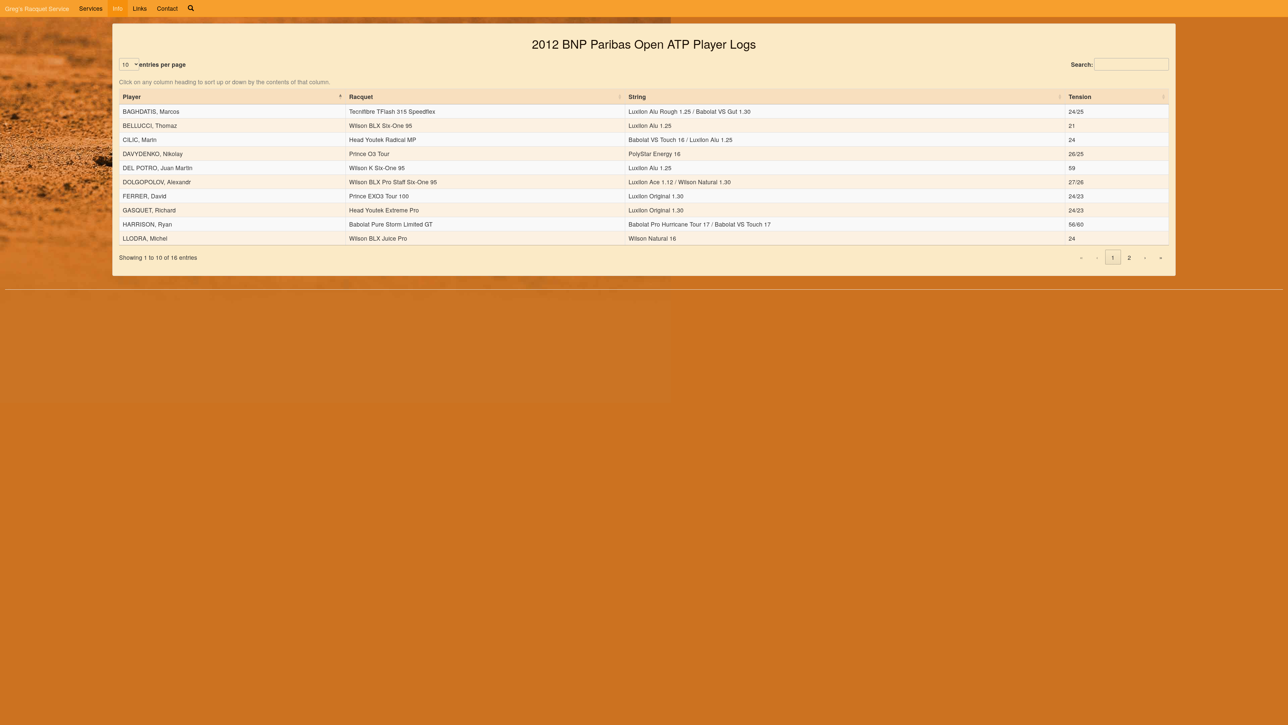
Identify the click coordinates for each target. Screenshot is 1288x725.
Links (140, 8)
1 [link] (1113, 257)
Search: (1082, 64)
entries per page (162, 64)
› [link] (1145, 257)
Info (118, 8)
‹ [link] (1097, 257)
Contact (167, 8)
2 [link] (1129, 257)
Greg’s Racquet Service (37, 8)
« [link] (1081, 257)
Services (91, 8)
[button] (340, 96)
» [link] (1161, 257)
